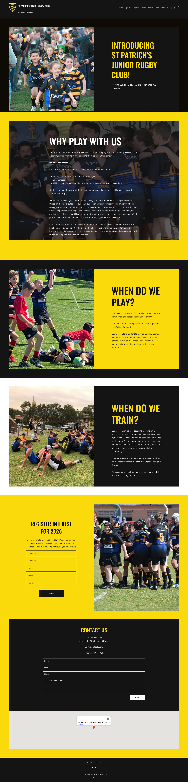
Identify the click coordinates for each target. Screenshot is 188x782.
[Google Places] (171, 8)
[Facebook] (175, 8)
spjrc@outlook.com (94, 647)
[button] (178, 7)
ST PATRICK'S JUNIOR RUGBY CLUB (34, 6)
